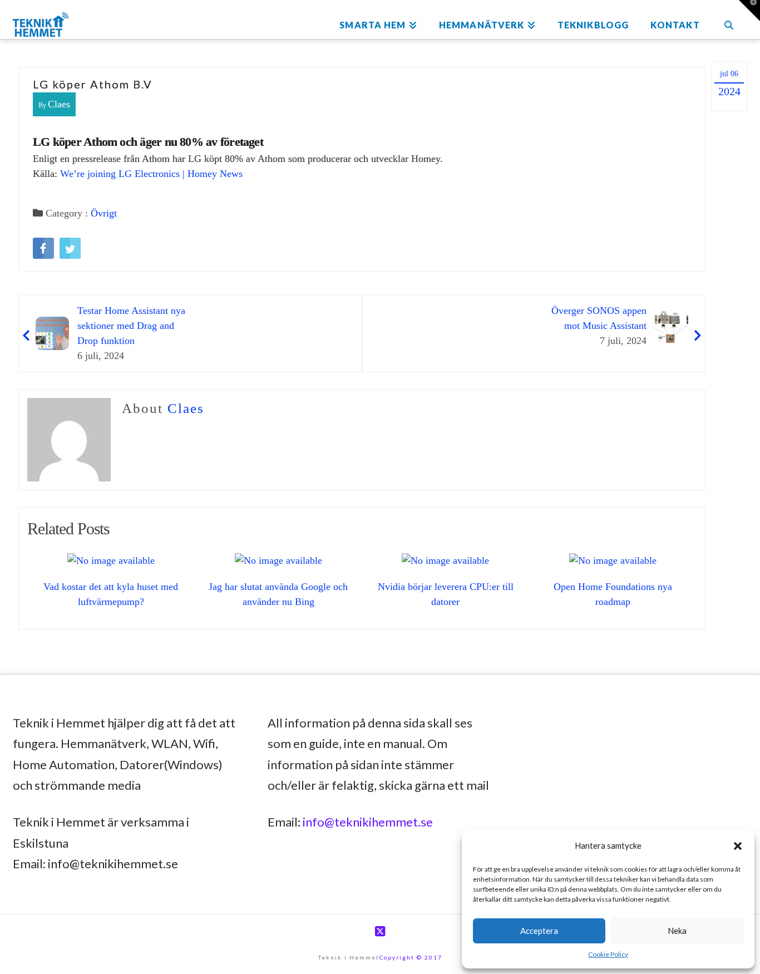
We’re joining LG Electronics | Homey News (151, 173)
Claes (59, 104)
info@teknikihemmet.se (368, 821)
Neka (677, 931)
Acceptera (539, 931)
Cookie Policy (608, 954)
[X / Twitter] (380, 931)
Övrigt (104, 213)
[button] (737, 846)
